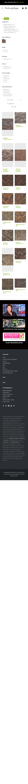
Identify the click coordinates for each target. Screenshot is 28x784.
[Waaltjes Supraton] (20, 198)
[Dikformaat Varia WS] (20, 217)
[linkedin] (11, 405)
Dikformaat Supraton (6, 207)
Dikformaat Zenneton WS (6, 274)
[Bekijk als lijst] (15, 107)
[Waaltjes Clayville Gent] (20, 117)
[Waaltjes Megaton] (20, 180)
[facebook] (3, 405)
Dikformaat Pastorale (19, 262)
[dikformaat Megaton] (7, 180)
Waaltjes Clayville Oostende (18, 170)
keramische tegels (14, 442)
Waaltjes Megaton (18, 188)
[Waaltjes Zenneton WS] (20, 235)
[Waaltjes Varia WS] (7, 215)
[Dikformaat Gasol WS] (20, 283)
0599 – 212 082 (20, 2)
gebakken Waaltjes (14, 438)
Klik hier (8, 401)
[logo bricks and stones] (11, 7)
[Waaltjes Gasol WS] (7, 284)
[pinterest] (14, 405)
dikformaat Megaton (6, 188)
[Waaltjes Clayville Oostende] (20, 155)
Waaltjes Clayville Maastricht (6, 170)
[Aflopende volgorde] (20, 99)
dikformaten (22, 438)
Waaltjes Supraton (18, 207)
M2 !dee (16, 475)
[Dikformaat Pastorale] (20, 253)
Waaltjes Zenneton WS (19, 243)
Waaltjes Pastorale (5, 243)
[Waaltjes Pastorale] (7, 235)
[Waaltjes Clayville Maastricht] (7, 155)
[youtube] (8, 405)
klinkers (6, 440)
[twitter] (6, 405)
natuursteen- (6, 442)
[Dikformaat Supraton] (7, 198)
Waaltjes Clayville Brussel (7, 138)
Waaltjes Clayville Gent (19, 126)
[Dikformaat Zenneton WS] (7, 260)
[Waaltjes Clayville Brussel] (7, 124)
